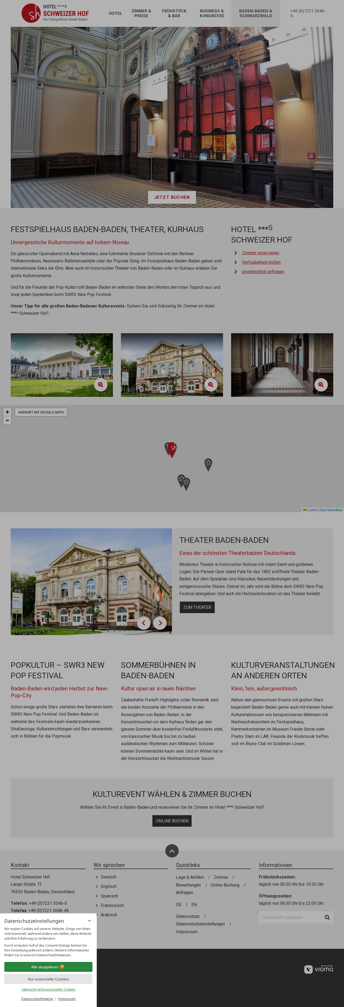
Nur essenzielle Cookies (48, 979)
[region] (48, 942)
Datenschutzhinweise (37, 999)
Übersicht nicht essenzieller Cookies (49, 989)
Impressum (67, 999)
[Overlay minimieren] (89, 920)
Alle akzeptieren (44, 967)
